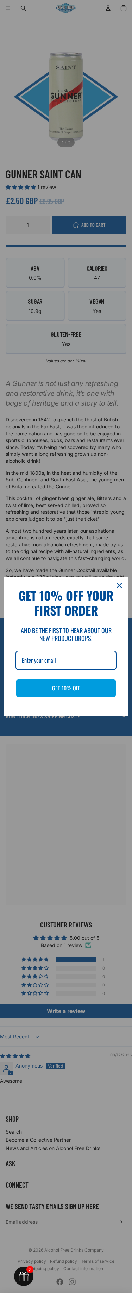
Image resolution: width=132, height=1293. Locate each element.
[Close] (119, 585)
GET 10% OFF (66, 688)
